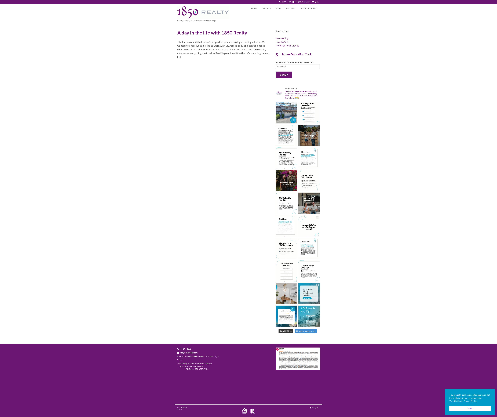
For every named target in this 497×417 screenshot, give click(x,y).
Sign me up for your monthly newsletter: (295, 62)
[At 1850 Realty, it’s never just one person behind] (309, 180)
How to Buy (282, 38)
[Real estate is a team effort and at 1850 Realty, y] (309, 135)
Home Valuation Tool (296, 54)
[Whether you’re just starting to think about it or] (286, 180)
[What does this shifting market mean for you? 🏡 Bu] (286, 248)
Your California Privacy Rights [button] (463, 401)
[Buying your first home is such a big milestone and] (286, 135)
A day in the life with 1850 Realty (212, 33)
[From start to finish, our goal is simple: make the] (286, 225)
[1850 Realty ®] (203, 12)
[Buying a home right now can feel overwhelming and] (309, 112)
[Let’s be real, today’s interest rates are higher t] (309, 225)
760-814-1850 (286, 2)
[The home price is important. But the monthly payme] (309, 293)
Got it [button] (470, 408)
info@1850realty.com (302, 2)
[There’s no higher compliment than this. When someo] (286, 316)
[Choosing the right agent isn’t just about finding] (286, 271)
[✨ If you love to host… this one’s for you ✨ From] (286, 293)
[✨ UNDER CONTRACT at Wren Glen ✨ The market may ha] (286, 112)
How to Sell (282, 42)
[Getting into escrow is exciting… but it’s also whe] (286, 203)
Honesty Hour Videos (287, 45)
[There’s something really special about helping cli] (309, 248)
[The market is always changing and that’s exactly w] (286, 158)
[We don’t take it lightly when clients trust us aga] (309, 158)
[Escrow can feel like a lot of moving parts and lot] (309, 316)
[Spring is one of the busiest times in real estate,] (309, 271)
